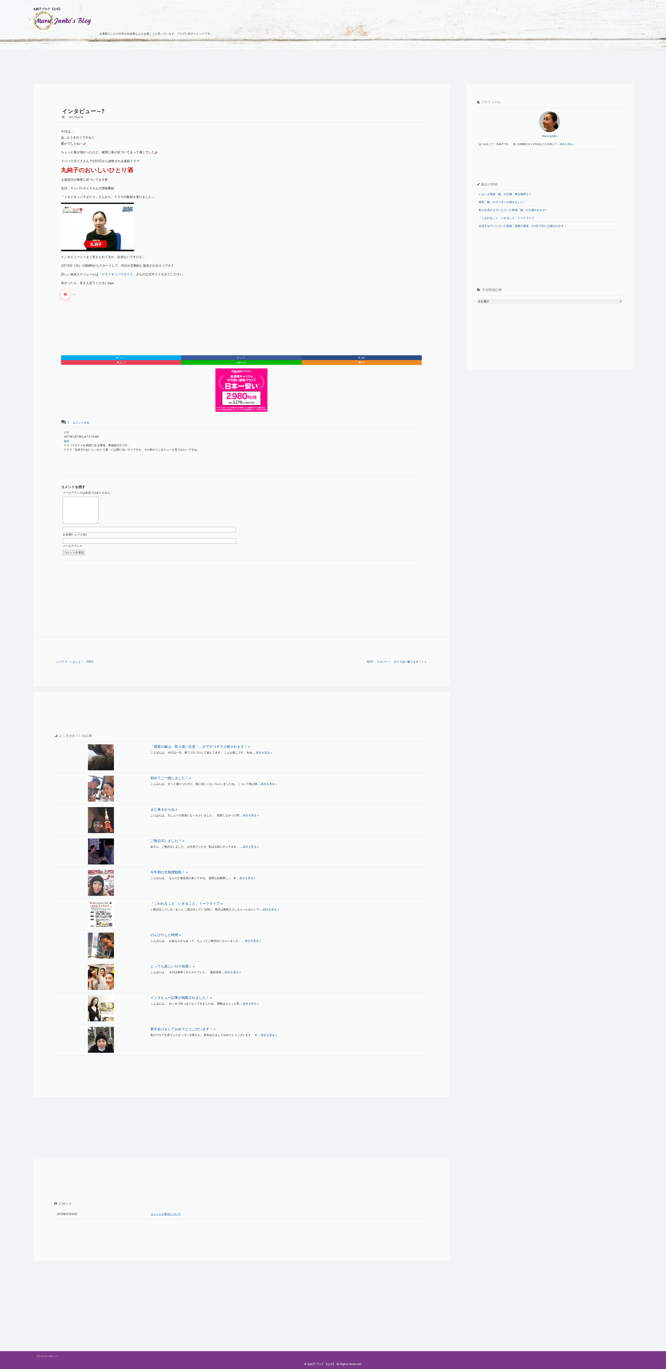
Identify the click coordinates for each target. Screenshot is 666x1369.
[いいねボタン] (65, 294)
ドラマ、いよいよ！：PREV (76, 662)
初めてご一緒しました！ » (170, 778)
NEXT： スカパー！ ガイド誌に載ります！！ (395, 662)
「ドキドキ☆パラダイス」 (117, 274)
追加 (361, 357)
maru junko (549, 136)
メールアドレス (72, 546)
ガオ (66, 432)
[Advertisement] (241, 329)
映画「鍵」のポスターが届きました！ (502, 202)
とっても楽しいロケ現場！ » (172, 966)
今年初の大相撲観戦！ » (169, 872)
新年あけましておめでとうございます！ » (182, 1029)
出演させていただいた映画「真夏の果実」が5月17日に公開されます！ (523, 226)
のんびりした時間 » (165, 934)
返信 (66, 441)
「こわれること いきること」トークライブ (506, 218)
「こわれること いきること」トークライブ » (186, 903)
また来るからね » (163, 809)
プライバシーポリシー (47, 1356)
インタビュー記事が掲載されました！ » (181, 997)
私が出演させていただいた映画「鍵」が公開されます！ (513, 210)
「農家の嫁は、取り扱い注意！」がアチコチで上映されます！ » (200, 746)
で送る (241, 362)
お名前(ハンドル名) (75, 534)
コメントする (81, 422)
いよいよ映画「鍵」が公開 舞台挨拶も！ (505, 194)
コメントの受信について (165, 1214)
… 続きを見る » (262, 752)
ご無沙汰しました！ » (167, 840)
